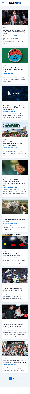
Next (15, 381)
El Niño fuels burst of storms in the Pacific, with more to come (14, 254)
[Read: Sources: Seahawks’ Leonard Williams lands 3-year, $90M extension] (15, 275)
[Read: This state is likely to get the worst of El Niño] (15, 207)
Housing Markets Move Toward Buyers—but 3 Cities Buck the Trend (13, 69)
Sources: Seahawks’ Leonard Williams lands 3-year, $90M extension (12, 290)
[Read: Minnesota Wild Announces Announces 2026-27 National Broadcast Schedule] (15, 129)
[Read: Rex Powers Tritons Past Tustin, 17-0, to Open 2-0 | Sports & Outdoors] (15, 348)
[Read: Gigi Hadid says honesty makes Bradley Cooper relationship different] (15, 312)
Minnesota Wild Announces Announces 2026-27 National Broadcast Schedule (12, 143)
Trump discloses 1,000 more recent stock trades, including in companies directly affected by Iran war (14, 182)
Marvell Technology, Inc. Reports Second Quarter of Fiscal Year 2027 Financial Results (14, 107)
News (4, 27)
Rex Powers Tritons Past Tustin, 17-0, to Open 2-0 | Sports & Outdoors (14, 361)
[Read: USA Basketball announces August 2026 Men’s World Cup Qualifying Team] (15, 17)
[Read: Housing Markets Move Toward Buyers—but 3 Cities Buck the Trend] (15, 55)
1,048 (19, 378)
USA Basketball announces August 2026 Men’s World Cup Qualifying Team (14, 31)
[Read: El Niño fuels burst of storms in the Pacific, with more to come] (15, 241)
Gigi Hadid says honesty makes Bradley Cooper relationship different (13, 326)
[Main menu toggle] (3, 2)
